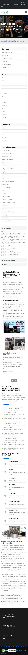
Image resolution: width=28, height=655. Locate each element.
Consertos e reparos (7, 58)
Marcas (14, 41)
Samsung (4, 102)
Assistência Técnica (6, 41)
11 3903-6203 (15, 4)
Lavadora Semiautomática (8, 202)
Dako (3, 90)
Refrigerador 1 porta (7, 156)
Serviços (15, 40)
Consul (3, 84)
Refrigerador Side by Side (8, 166)
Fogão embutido (6, 187)
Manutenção (5, 55)
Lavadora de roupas (9, 260)
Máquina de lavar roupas (8, 212)
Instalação (4, 61)
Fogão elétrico (5, 190)
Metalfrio (4, 117)
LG (2, 99)
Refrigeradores (5, 150)
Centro (3, 128)
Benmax (4, 108)
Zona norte (4, 131)
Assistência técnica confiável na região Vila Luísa (11, 542)
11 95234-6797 (6, 4)
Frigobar (4, 172)
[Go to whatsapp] (3, 650)
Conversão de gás (6, 64)
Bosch (3, 81)
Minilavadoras (5, 218)
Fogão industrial (6, 196)
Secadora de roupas (7, 208)
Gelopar (4, 114)
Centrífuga (4, 215)
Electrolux (4, 93)
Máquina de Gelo (6, 221)
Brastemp (4, 77)
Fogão (5, 264)
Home (2, 40)
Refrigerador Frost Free (8, 159)
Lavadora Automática (7, 199)
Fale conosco (20, 41)
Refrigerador (7, 228)
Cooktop (4, 193)
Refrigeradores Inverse (7, 153)
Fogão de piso (5, 184)
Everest (4, 111)
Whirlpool (4, 105)
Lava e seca (5, 205)
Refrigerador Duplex (7, 162)
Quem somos (8, 40)
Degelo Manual (5, 175)
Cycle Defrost (5, 178)
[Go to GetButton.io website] (3, 653)
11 (11, 616)
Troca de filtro (5, 67)
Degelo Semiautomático (8, 181)
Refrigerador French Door (8, 169)
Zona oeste (4, 137)
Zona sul (4, 134)
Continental (5, 87)
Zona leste (4, 140)
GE (2, 96)
